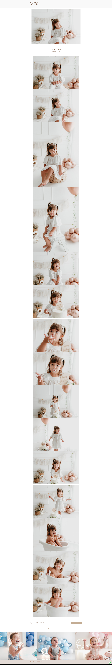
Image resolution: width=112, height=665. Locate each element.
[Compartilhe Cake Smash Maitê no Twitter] (31, 623)
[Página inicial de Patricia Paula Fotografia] (34, 4)
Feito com (56, 664)
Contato (41, 661)
